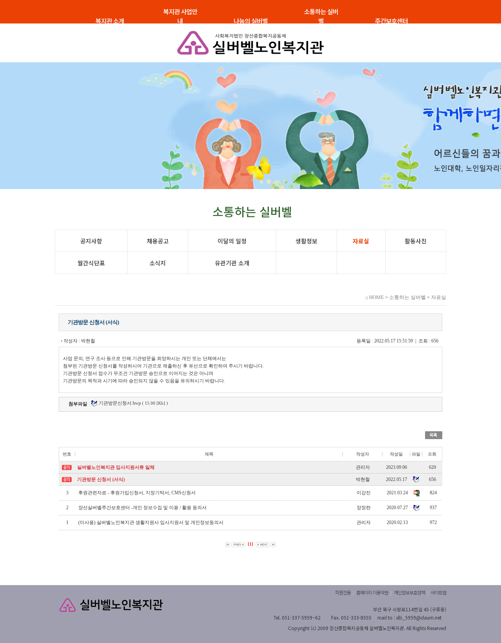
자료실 (361, 241)
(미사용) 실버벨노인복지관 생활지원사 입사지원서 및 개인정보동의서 (150, 522)
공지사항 (91, 241)
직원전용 (343, 592)
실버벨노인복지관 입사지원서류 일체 (116, 467)
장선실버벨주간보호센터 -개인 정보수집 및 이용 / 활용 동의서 (142, 507)
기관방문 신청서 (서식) (101, 479)
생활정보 (306, 241)
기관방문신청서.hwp (119, 403)
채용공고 (158, 241)
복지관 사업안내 (180, 16)
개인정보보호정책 (409, 592)
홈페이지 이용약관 (372, 592)
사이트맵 (438, 592)
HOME (376, 297)
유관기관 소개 (232, 263)
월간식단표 (91, 263)
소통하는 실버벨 (321, 16)
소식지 (158, 263)
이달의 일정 (232, 241)
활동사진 (416, 241)
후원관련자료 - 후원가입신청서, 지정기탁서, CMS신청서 (137, 492)
